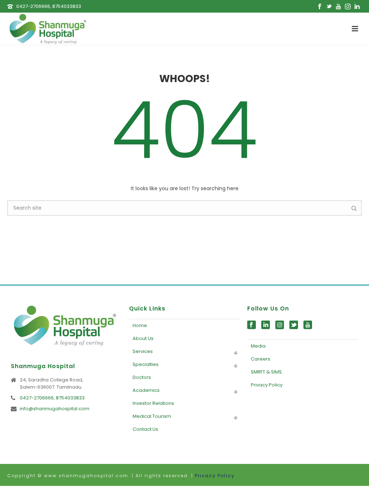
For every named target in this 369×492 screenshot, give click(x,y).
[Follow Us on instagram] (279, 325)
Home (140, 325)
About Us (143, 338)
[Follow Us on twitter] (293, 325)
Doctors (142, 377)
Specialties (146, 364)
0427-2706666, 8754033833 (48, 6)
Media (258, 346)
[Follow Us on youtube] (307, 325)
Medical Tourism (152, 416)
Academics (146, 390)
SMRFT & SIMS (266, 371)
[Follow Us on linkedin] (265, 325)
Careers (260, 358)
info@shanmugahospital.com (54, 409)
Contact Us (145, 429)
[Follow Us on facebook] (251, 325)
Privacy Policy (267, 384)
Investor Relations (153, 403)
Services (143, 351)
